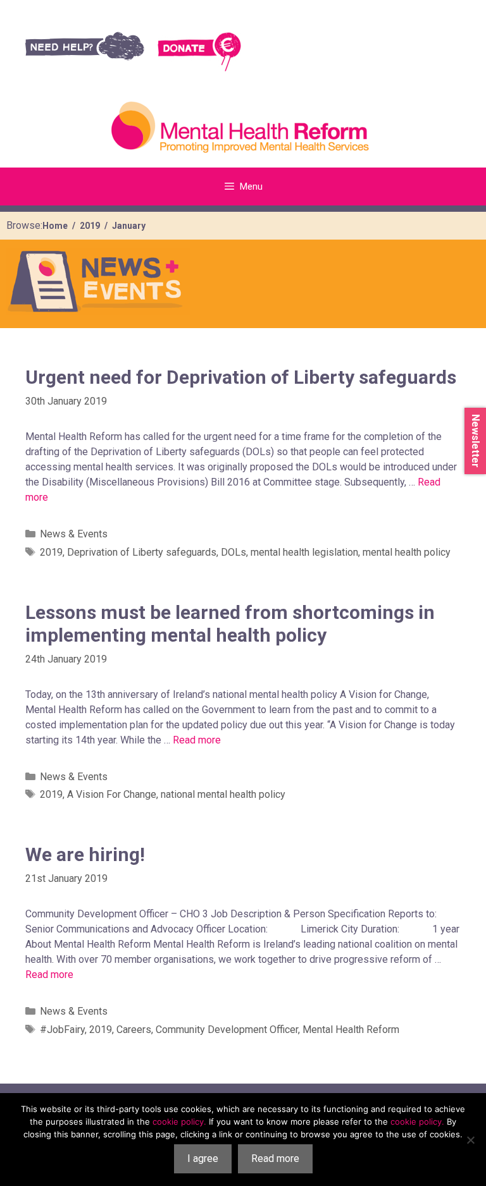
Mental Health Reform (350, 1030)
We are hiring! (85, 854)
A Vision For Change (111, 794)
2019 (51, 552)
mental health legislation (304, 552)
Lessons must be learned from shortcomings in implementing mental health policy (230, 623)
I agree (202, 1158)
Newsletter (476, 441)
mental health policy (407, 552)
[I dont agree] (470, 1140)
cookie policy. (179, 1121)
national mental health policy (223, 794)
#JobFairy (62, 1030)
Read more (197, 740)
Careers (133, 1030)
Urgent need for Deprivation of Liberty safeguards (240, 377)
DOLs (233, 552)
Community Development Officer (227, 1030)
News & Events (74, 534)
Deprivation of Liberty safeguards (141, 552)
